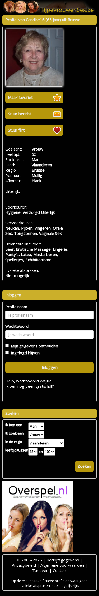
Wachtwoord (17, 326)
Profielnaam (16, 306)
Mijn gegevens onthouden (33, 345)
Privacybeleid (24, 565)
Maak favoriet (20, 97)
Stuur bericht (19, 113)
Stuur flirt (16, 130)
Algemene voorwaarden (62, 565)
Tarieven (40, 570)
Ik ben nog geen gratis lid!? (29, 386)
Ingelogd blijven (24, 352)
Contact (60, 570)
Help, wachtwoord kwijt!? (28, 381)
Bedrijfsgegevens (62, 560)
